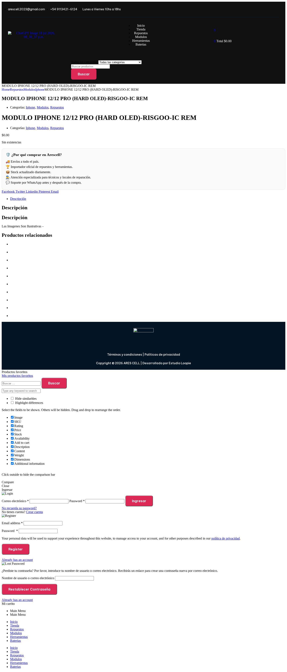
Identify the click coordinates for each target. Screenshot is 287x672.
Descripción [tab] (14, 207)
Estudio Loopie (180, 363)
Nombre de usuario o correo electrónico (28, 578)
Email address (12, 523)
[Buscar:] (21, 383)
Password (10, 531)
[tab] (147, 199)
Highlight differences (28, 403)
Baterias (15, 640)
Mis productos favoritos (17, 375)
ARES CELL (131, 363)
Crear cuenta (34, 512)
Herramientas (19, 637)
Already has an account (17, 560)
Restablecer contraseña (29, 589)
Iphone (40, 89)
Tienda (14, 625)
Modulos (29, 89)
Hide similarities (25, 398)
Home (6, 89)
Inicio (14, 622)
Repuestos (17, 89)
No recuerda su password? (19, 508)
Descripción (18, 198)
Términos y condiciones (124, 354)
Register (15, 549)
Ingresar (139, 501)
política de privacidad (225, 538)
